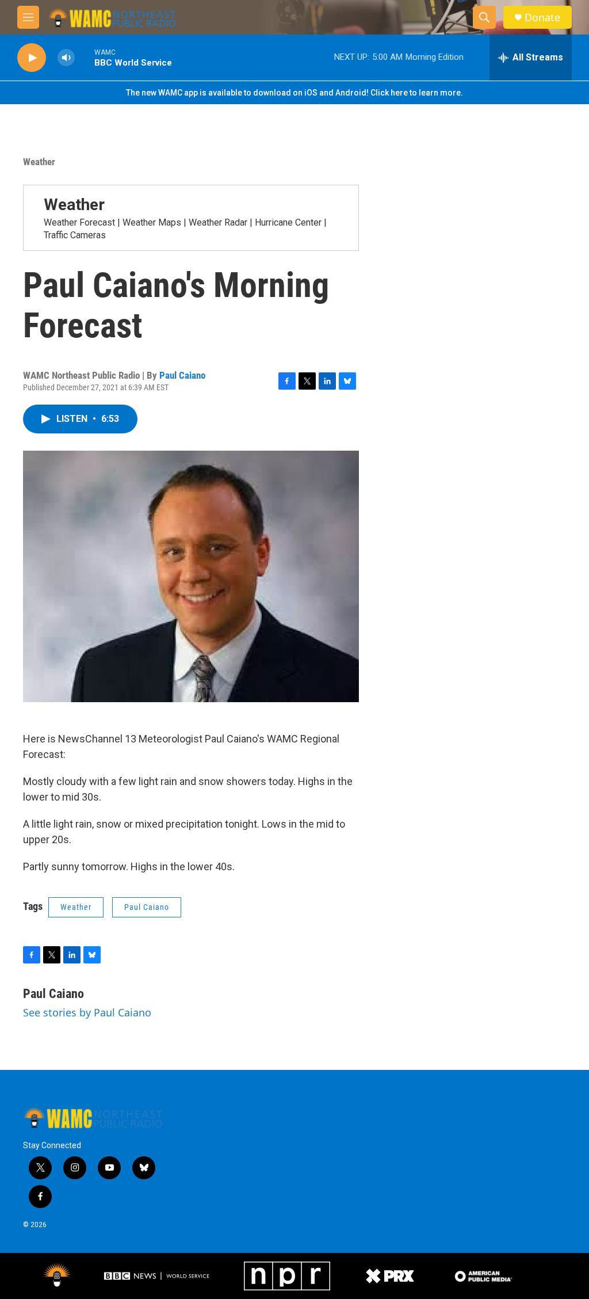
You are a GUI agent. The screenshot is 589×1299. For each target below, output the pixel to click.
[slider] (84, 57)
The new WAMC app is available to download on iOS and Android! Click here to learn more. (294, 92)
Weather (39, 161)
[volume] (66, 58)
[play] (31, 57)
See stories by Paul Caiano (87, 1012)
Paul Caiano (182, 375)
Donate (542, 18)
